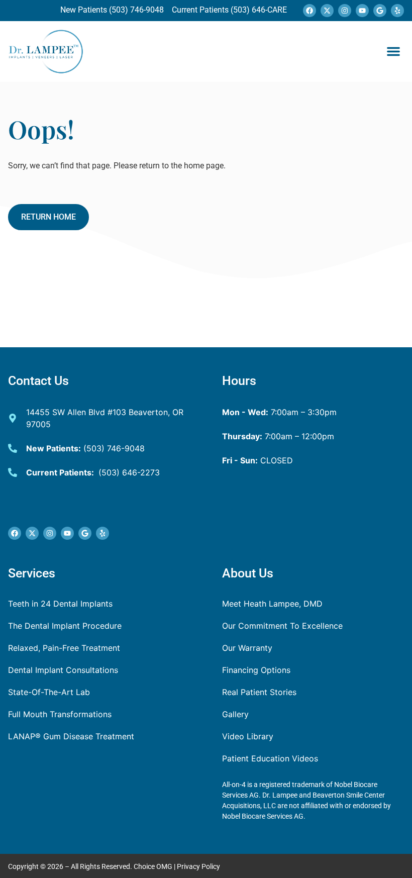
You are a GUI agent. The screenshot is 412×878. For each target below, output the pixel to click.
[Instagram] (344, 10)
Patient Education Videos (270, 758)
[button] (393, 51)
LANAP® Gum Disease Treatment (71, 736)
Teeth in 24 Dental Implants (60, 604)
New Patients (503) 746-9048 (113, 10)
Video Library (247, 736)
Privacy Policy (198, 866)
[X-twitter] (327, 10)
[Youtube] (362, 10)
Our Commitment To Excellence (282, 626)
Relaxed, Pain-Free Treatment (64, 648)
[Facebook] (309, 10)
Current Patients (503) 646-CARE (228, 10)
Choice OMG (153, 866)
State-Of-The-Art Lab (49, 692)
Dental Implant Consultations (63, 670)
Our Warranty (247, 648)
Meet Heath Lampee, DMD (272, 604)
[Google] (379, 10)
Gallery (235, 714)
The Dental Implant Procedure (65, 626)
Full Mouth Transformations (60, 714)
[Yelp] (397, 10)
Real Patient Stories (259, 692)
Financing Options (256, 670)
